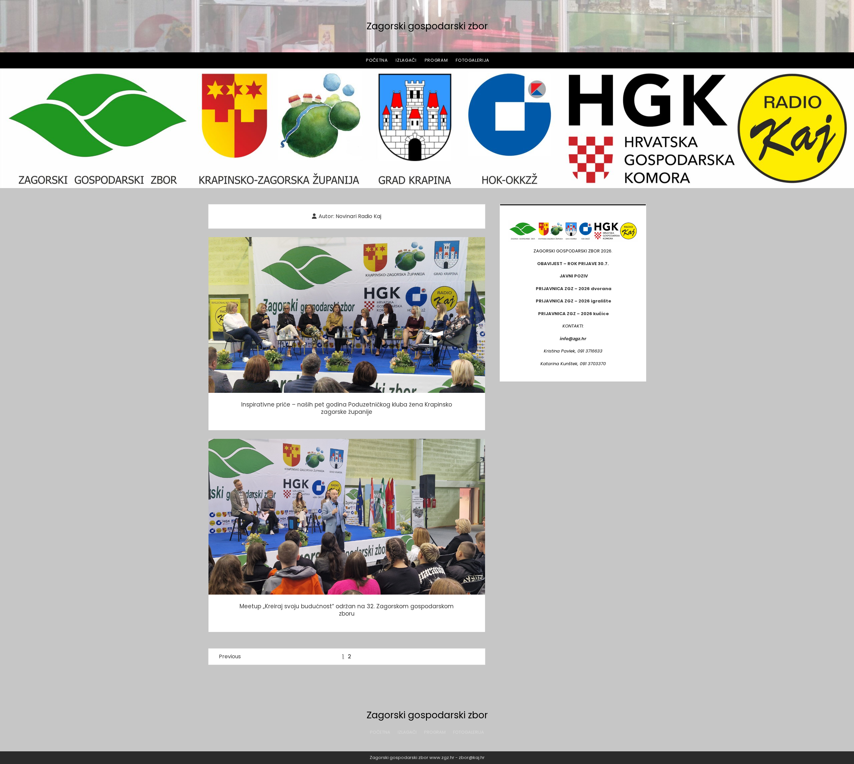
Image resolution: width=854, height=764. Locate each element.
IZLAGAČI (406, 60)
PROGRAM (436, 60)
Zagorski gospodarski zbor (427, 26)
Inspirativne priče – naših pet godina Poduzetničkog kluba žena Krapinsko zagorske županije (346, 315)
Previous (230, 656)
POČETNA (377, 60)
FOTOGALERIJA (472, 60)
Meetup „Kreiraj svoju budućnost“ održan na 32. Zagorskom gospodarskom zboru (346, 516)
